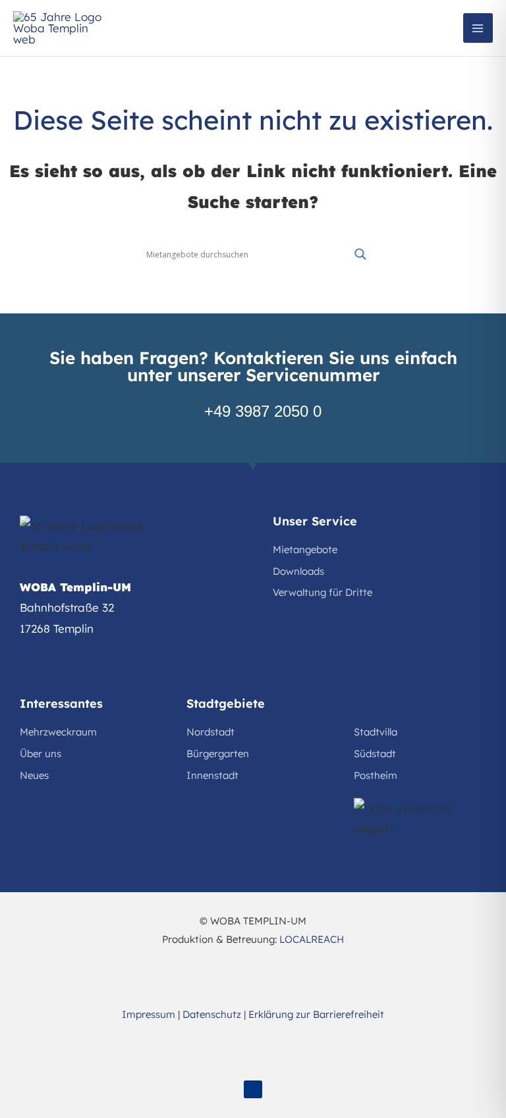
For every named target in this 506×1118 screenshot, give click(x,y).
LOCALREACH (311, 939)
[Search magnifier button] (360, 254)
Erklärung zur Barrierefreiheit (316, 1014)
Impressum (148, 1014)
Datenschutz (212, 1014)
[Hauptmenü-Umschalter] (478, 28)
